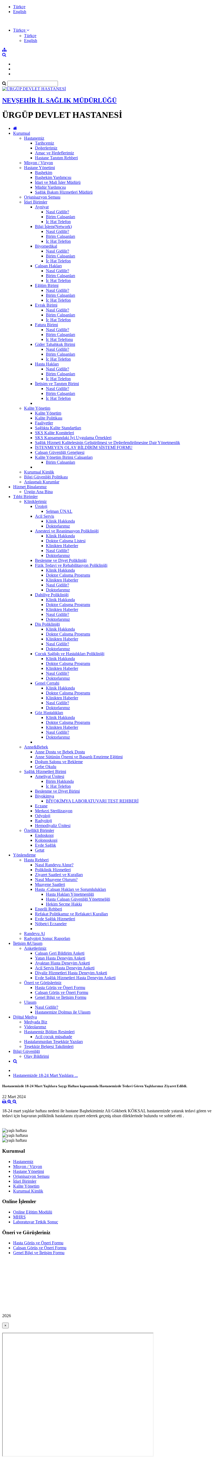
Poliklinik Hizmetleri (53, 869)
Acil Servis (44, 516)
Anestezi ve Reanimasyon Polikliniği (67, 531)
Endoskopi (44, 835)
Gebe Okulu (45, 766)
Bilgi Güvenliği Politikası (46, 477)
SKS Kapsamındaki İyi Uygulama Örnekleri (73, 437)
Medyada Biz (35, 1022)
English (19, 11)
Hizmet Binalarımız (30, 486)
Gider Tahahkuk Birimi (55, 344)
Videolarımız (35, 1026)
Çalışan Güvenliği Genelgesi (59, 452)
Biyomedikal (46, 246)
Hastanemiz (34, 138)
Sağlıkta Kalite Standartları (58, 428)
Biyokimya (44, 796)
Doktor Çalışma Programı (68, 575)
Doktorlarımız (58, 526)
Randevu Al (34, 933)
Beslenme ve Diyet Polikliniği (61, 560)
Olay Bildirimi (36, 1056)
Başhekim (43, 172)
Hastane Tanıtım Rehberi (56, 157)
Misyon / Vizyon (38, 162)
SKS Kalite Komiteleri (54, 432)
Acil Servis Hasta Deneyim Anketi (65, 968)
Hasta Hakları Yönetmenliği (70, 894)
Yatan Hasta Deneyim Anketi (60, 958)
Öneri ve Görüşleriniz (42, 982)
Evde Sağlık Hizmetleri (55, 918)
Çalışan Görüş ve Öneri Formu (61, 992)
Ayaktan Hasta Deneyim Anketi (62, 963)
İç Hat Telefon (58, 221)
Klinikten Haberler (62, 545)
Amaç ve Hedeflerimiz (54, 153)
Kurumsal (21, 133)
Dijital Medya (25, 1017)
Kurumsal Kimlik (39, 472)
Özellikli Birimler (39, 830)
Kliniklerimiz (35, 501)
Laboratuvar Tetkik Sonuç (35, 1222)
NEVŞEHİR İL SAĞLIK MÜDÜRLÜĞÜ (59, 100)
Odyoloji (42, 815)
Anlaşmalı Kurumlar (41, 482)
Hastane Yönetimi (39, 167)
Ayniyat (42, 207)
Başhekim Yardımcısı (53, 177)
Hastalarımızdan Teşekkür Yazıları (53, 1041)
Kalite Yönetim (37, 408)
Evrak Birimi (46, 305)
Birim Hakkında (60, 781)
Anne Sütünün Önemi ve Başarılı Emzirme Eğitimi (79, 756)
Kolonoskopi (46, 840)
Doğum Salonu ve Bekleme (59, 761)
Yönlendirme (24, 855)
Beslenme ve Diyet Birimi (57, 791)
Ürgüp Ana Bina (38, 491)
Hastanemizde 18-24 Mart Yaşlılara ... (45, 1075)
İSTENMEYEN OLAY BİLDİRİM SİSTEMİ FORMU (83, 447)
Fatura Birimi (46, 324)
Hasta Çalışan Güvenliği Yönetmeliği (78, 899)
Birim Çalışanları (60, 216)
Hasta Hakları (47, 364)
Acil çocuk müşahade (53, 1036)
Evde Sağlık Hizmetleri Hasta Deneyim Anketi (75, 977)
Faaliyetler (44, 423)
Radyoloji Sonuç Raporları (47, 938)
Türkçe (19, 6)
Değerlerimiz (46, 148)
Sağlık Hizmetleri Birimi (45, 771)
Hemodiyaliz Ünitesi (52, 825)
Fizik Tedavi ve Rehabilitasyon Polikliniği (71, 565)
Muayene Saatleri (50, 884)
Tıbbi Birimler (25, 496)
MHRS (19, 1217)
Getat (39, 850)
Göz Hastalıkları (49, 712)
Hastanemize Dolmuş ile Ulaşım (62, 1012)
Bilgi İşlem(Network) (53, 226)
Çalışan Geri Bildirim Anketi (59, 953)
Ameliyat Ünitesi (49, 776)
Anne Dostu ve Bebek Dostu (60, 752)
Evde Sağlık (45, 845)
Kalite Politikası (48, 418)
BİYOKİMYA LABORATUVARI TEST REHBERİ (92, 801)
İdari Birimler (35, 202)
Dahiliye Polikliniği (52, 594)
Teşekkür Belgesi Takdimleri (48, 1046)
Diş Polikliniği (47, 624)
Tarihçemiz (44, 143)
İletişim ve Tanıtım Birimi (57, 383)
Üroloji (41, 506)
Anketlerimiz (35, 948)
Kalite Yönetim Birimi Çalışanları (64, 457)
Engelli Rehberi (48, 909)
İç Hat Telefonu (59, 339)
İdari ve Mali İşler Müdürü (58, 182)
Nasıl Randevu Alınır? (54, 864)
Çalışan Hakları (48, 265)
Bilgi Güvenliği (26, 1051)
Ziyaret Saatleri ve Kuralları (59, 874)
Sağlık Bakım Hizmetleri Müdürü (64, 192)
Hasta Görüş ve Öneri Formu (60, 987)
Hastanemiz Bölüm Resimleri (49, 1031)
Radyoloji (43, 820)
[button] (21, 30)
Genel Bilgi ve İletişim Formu (60, 997)
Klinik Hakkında (60, 521)
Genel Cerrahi (47, 683)
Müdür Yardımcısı (50, 187)
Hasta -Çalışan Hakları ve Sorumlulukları (70, 889)
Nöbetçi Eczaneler (51, 923)
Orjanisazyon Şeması (42, 197)
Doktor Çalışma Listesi (66, 540)
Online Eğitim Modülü (32, 1212)
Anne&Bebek (36, 747)
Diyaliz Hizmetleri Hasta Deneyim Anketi (71, 972)
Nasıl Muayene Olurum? (56, 879)
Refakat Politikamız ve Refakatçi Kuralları (71, 914)
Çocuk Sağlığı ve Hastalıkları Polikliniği (69, 653)
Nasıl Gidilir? (57, 211)
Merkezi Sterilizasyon (53, 810)
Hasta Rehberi (36, 860)
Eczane (41, 806)
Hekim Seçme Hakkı (64, 904)
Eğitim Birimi (46, 285)
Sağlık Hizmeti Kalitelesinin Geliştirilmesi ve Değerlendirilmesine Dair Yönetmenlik (107, 442)
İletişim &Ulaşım (27, 943)
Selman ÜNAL (59, 511)
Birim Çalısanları (60, 462)
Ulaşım (30, 1002)
